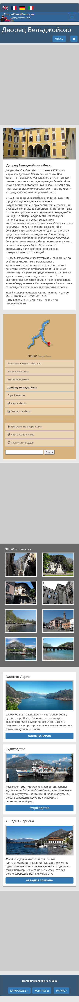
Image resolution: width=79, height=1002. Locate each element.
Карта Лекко (18, 403)
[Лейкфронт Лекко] (21, 621)
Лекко (59, 38)
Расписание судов (22, 442)
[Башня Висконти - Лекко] (58, 593)
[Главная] (74, 39)
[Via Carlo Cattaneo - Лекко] (21, 593)
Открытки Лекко (20, 411)
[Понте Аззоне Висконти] (58, 649)
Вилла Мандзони (18, 379)
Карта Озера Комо (22, 434)
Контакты (42, 990)
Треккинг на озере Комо (26, 426)
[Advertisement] (39, 85)
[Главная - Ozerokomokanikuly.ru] (17, 17)
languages (18, 990)
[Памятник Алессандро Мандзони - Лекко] (58, 564)
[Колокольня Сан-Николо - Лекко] (21, 564)
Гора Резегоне (17, 395)
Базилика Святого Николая (25, 363)
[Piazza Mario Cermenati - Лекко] (58, 621)
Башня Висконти (18, 371)
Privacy (61, 990)
